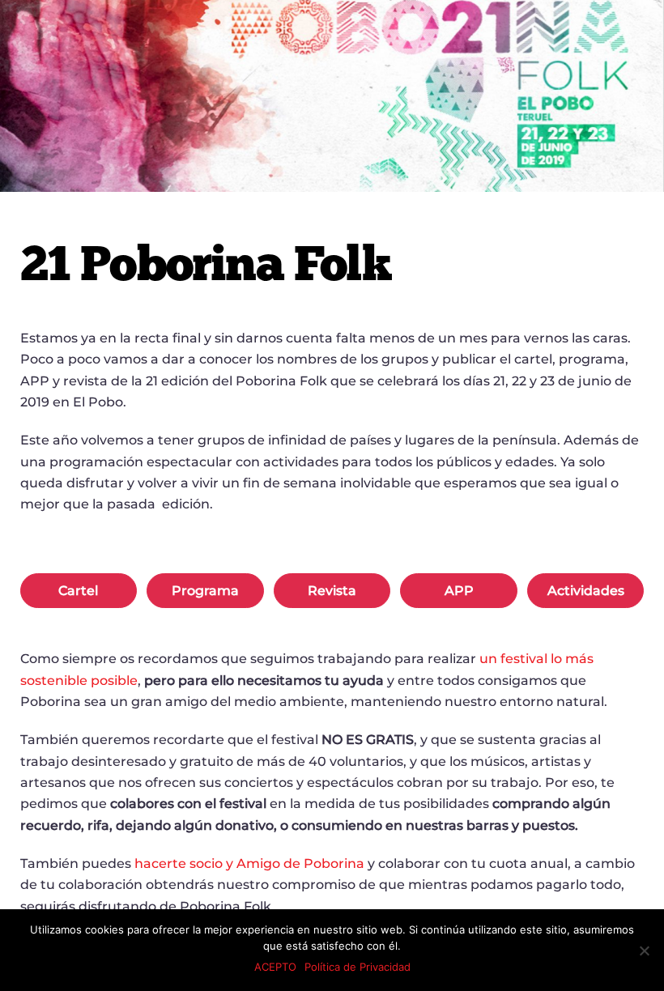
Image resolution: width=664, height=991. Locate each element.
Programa (205, 590)
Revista (332, 590)
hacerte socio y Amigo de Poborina (249, 863)
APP (459, 590)
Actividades (585, 590)
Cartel (78, 590)
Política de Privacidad (357, 966)
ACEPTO (275, 966)
